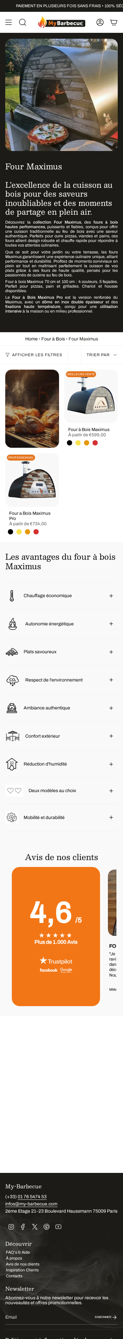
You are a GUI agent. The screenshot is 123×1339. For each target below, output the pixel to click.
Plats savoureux (40, 651)
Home (31, 338)
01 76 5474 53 (32, 1196)
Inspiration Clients (22, 1270)
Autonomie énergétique (49, 623)
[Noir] (69, 442)
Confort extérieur (43, 736)
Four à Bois (53, 338)
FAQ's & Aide (18, 1252)
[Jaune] (78, 442)
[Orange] (86, 442)
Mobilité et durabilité (44, 817)
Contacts (14, 1276)
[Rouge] (95, 442)
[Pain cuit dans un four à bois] (32, 409)
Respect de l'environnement (54, 680)
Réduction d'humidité (46, 764)
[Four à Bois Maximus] (91, 396)
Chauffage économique (48, 595)
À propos (14, 1258)
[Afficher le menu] (8, 22)
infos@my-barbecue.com (31, 1203)
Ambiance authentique (47, 707)
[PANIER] (114, 22)
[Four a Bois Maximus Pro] (32, 480)
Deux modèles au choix (52, 790)
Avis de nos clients (22, 1264)
